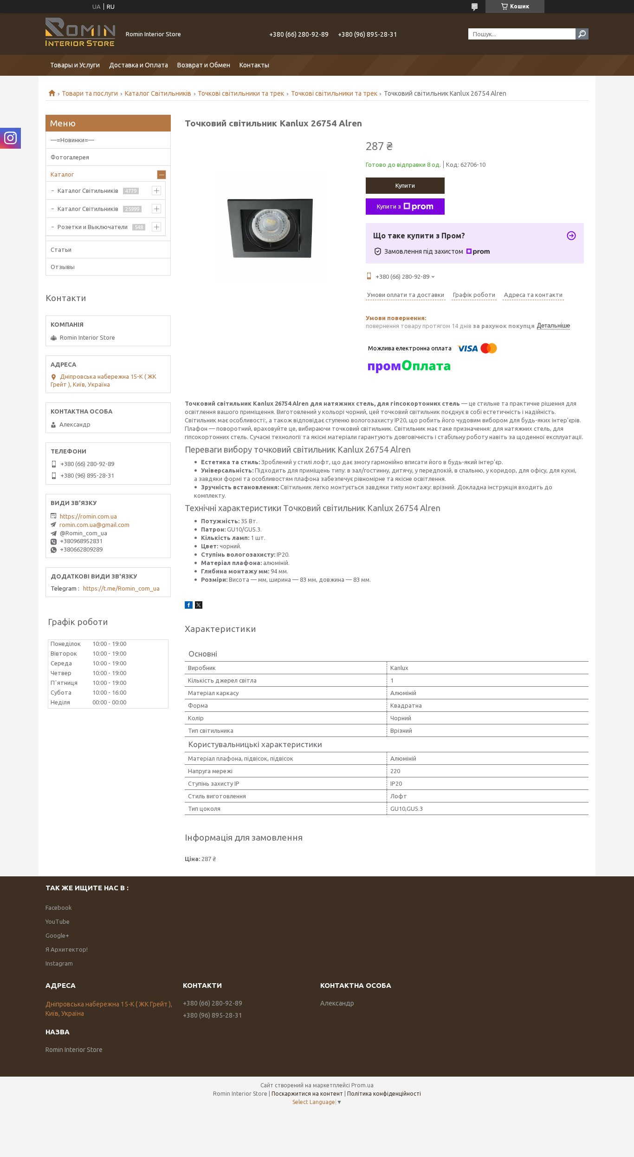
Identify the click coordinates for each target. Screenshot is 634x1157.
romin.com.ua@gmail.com (94, 524)
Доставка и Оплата (138, 65)
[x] (198, 606)
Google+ (57, 935)
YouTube (57, 921)
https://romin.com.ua (88, 516)
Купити (405, 185)
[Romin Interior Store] (80, 34)
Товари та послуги (90, 93)
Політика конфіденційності (384, 1094)
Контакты (254, 65)
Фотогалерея (70, 157)
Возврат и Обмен (203, 65)
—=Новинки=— (72, 140)
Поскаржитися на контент (307, 1094)
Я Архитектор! (66, 949)
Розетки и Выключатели (93, 227)
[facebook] (189, 606)
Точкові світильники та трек (241, 93)
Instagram (59, 963)
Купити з (389, 206)
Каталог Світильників (158, 93)
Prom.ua (362, 1085)
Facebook (58, 907)
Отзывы (63, 266)
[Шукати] (582, 33)
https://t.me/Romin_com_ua (121, 588)
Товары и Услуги (75, 65)
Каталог (62, 174)
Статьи (61, 249)
